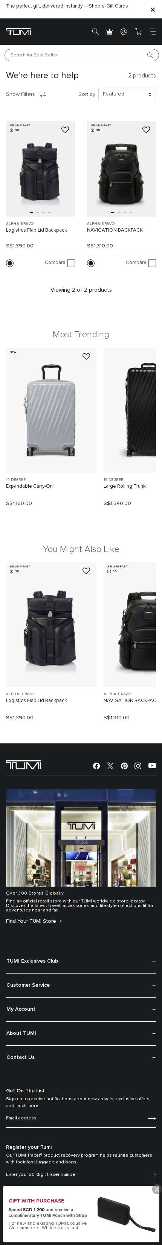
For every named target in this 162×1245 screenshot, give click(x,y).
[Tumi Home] (18, 31)
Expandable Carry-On (29, 486)
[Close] (152, 9)
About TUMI (21, 1033)
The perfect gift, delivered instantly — (67, 6)
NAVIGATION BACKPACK (115, 230)
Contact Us (20, 1057)
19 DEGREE (16, 480)
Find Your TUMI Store (32, 921)
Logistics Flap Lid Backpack (36, 230)
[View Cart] (138, 31)
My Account (20, 1009)
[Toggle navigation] (152, 31)
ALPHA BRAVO (20, 224)
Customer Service (28, 985)
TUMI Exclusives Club (32, 961)
